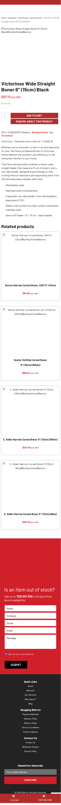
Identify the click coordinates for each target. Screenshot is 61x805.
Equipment (12, 18)
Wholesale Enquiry (30, 747)
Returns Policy (30, 723)
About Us (30, 690)
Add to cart (34, 115)
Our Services (30, 695)
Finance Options (30, 732)
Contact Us (30, 742)
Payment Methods (30, 714)
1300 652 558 (24, 596)
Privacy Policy (30, 751)
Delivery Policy (30, 719)
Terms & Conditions (30, 727)
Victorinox (7, 135)
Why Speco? (30, 699)
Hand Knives (23, 18)
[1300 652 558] (46, 795)
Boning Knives (36, 18)
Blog (30, 704)
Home (3, 18)
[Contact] (15, 795)
